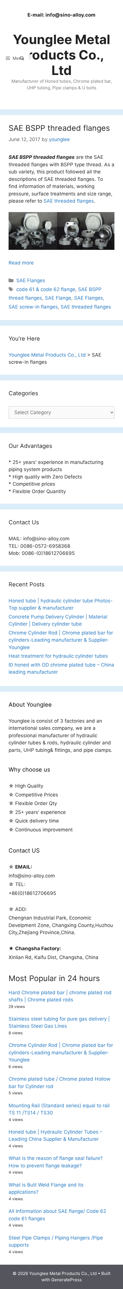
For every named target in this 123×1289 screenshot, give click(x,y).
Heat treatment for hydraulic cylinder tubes (58, 656)
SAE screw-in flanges (33, 307)
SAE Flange (58, 298)
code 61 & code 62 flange (45, 289)
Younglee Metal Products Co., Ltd (61, 54)
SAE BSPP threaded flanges (59, 128)
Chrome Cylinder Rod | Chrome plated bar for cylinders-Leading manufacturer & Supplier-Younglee (61, 640)
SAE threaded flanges (68, 201)
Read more (21, 263)
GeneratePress (66, 1279)
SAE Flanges (30, 280)
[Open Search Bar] (22, 58)
